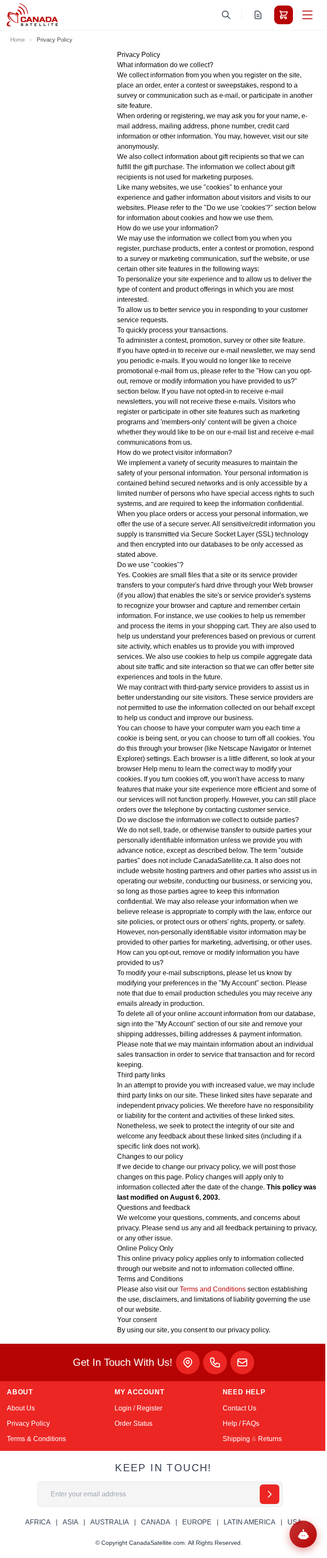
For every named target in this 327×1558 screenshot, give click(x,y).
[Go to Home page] (32, 14)
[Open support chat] (303, 1534)
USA (294, 1522)
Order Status (133, 1423)
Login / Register (138, 1408)
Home (17, 40)
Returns (270, 1438)
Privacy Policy (28, 1423)
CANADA (155, 1522)
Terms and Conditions (213, 1289)
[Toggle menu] (307, 15)
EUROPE (197, 1522)
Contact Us (239, 1408)
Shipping (236, 1438)
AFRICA (38, 1522)
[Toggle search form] (226, 14)
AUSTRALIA (109, 1522)
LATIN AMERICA (249, 1522)
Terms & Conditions (36, 1438)
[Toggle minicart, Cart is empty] (283, 15)
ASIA (70, 1522)
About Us (21, 1408)
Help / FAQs (241, 1423)
